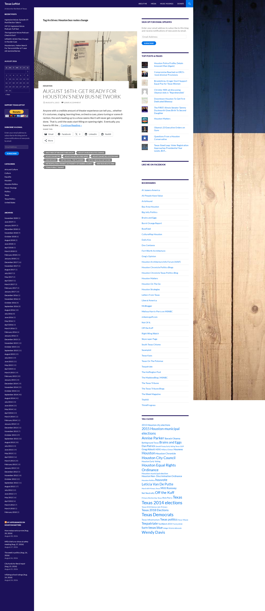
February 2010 (11, 512)
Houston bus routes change (91, 153)
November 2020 (11, 218)
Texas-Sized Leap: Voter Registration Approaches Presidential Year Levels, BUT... (171, 148)
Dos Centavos (148, 245)
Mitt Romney (169, 488)
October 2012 (10, 479)
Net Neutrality (148, 493)
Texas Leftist (12, 3)
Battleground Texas (150, 442)
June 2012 (9, 494)
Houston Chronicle (166, 453)
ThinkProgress (149, 405)
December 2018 (11, 229)
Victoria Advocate (175, 528)
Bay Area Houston (150, 206)
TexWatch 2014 (165, 524)
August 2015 (10, 354)
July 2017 (8, 273)
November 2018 (11, 233)
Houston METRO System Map (105, 156)
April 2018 (9, 247)
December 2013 (11, 427)
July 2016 (8, 314)
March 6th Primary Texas (151, 488)
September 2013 (11, 439)
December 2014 (11, 383)
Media (153, 4)
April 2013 (9, 457)
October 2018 (10, 236)
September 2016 (11, 306)
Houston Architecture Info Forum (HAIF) (161, 261)
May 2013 (9, 453)
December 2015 (11, 339)
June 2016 (9, 317)
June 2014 (9, 405)
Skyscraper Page (149, 339)
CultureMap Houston (152, 234)
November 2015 (11, 343)
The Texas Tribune (150, 383)
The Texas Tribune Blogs (153, 388)
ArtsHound (147, 201)
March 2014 (10, 416)
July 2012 (8, 490)
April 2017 (9, 280)
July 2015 (8, 358)
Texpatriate (147, 366)
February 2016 (11, 332)
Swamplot (146, 350)
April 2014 (9, 413)
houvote (161, 480)
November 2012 (11, 475)
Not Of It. (146, 322)
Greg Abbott (148, 449)
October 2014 (10, 391)
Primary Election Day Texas (152, 498)
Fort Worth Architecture (153, 250)
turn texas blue (152, 527)
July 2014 (8, 402)
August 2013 (10, 442)
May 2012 (9, 497)
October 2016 (10, 303)
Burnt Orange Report (152, 223)
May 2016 (9, 321)
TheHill (145, 399)
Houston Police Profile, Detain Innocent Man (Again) (168, 64)
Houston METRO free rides (76, 156)
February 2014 (11, 420)
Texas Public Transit (55, 167)
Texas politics (169, 519)
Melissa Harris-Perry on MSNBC (157, 311)
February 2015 (11, 376)
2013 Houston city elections (156, 425)
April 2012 (9, 501)
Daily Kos (146, 239)
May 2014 (9, 409)
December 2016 (11, 295)
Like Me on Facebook (154, 164)
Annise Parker (153, 438)
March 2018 (10, 251)
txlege (165, 528)
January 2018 (10, 258)
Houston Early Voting (151, 461)
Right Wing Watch (150, 333)
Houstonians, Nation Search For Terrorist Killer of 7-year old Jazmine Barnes (16, 48)
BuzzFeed (146, 228)
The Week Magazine (151, 394)
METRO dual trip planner (72, 160)
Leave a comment (72, 102)
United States (10, 202)
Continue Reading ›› (71, 125)
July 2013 (8, 446)
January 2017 (10, 291)
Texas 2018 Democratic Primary (154, 507)
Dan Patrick (148, 446)
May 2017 (9, 277)
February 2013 (11, 464)
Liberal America (149, 300)
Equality (8, 177)
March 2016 (10, 328)
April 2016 (9, 325)
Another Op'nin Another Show (60, 153)
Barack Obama (172, 438)
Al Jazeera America (151, 190)
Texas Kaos (147, 355)
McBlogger (147, 306)
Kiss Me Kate (51, 160)
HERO (158, 449)
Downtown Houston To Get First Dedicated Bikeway (169, 100)
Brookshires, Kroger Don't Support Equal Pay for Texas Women (170, 82)
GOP (182, 446)
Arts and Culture (11, 169)
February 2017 (11, 288)
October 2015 (10, 347)
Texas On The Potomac (152, 361)
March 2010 (10, 508)
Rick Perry (167, 497)
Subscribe (149, 43)
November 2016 (11, 299)
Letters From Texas (151, 295)
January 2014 (10, 424)
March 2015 (10, 372)
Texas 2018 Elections (155, 510)
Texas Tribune (183, 520)
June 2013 (9, 450)
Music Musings (166, 4)
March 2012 (10, 505)
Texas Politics (10, 199)
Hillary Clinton (167, 449)
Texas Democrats (157, 514)
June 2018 (9, 244)
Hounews (178, 449)
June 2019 (9, 222)
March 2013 (10, 461)
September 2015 (11, 350)
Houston (47, 86)
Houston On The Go (151, 284)
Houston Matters (162, 118)
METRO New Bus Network (99, 160)
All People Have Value (152, 195)
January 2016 (10, 336)
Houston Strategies (151, 289)
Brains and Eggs (149, 217)
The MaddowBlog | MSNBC (155, 377)
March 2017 (10, 284)
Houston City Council (158, 458)
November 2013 (11, 431)
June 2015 (9, 361)
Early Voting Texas (173, 446)
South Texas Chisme (151, 344)
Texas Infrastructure (151, 520)
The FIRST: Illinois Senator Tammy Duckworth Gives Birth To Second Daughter (170, 110)
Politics (7, 191)
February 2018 (11, 255)
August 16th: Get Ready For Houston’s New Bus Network (82, 94)
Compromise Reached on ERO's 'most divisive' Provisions (169, 73)
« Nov (7, 94)
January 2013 (10, 468)
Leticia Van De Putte (157, 484)
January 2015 (10, 380)
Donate (180, 4)
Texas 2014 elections (162, 502)
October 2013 (10, 435)
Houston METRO (53, 156)
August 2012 (10, 486)
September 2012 (11, 483)
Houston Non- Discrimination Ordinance (162, 476)
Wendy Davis (153, 532)
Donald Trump (161, 446)
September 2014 (11, 394)
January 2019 (10, 225)
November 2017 (11, 266)
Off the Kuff (147, 328)
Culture (8, 173)
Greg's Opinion (149, 256)
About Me (142, 4)
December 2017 (11, 262)
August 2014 (10, 398)
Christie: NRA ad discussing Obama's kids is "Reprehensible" (169, 91)
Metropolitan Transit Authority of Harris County (69, 164)
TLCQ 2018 (177, 524)
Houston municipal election (155, 473)
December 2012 (11, 472)
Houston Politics (148, 480)
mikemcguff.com (149, 317)
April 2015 (9, 369)
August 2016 (10, 310)
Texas (177, 497)
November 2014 (11, 387)
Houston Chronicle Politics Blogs (157, 267)
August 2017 (10, 269)
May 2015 (9, 365)
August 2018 (10, 240)
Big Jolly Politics (149, 212)
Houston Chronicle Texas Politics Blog (160, 273)
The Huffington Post (151, 372)
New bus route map (105, 164)
